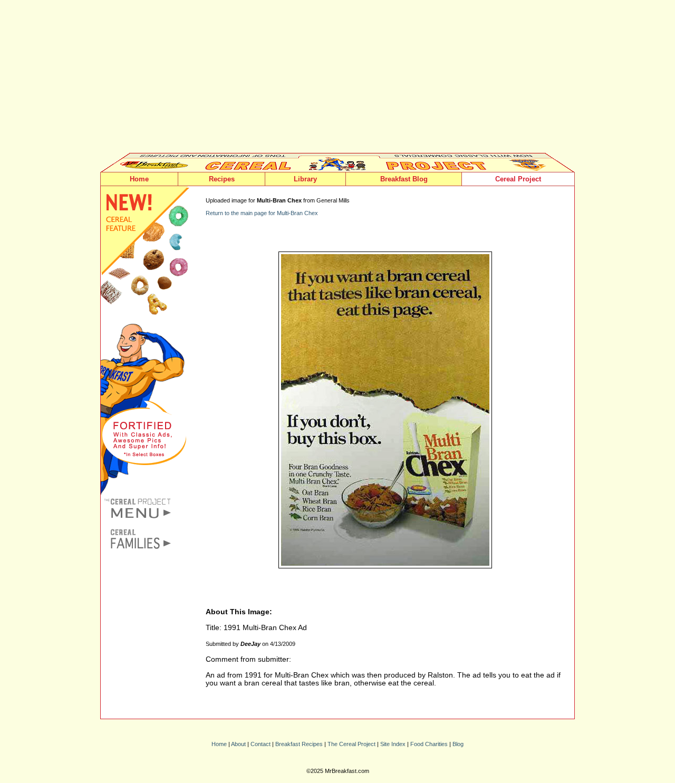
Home (139, 179)
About (238, 744)
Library (305, 179)
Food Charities (429, 744)
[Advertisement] (337, 79)
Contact (260, 744)
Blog (458, 744)
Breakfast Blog (404, 179)
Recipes (222, 179)
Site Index (393, 744)
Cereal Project (518, 179)
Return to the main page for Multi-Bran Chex (262, 213)
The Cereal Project (351, 744)
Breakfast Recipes (299, 744)
